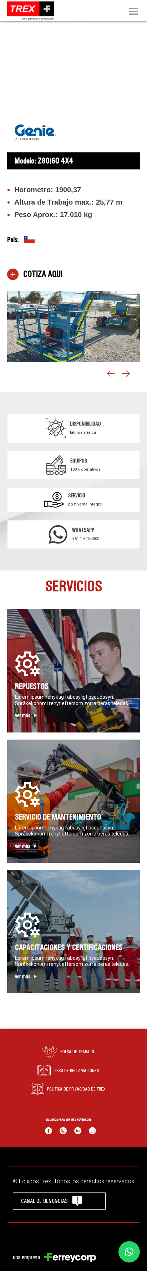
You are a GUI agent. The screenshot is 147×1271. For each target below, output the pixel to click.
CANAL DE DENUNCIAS (44, 1200)
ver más (22, 715)
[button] (129, 1251)
